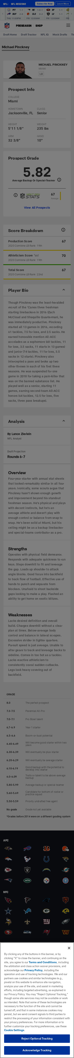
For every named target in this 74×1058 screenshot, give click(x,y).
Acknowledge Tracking (37, 1050)
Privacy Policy (33, 970)
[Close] (69, 948)
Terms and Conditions (43, 962)
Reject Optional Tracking (37, 1038)
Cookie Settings (14, 1030)
